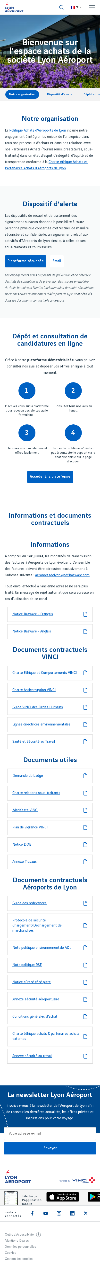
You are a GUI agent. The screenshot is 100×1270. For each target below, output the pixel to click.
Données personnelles (20, 1246)
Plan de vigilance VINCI (30, 827)
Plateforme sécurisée (26, 261)
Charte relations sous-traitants (36, 793)
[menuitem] (61, 7)
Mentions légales (17, 1240)
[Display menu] (92, 7)
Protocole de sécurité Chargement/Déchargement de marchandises (37, 926)
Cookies (10, 1252)
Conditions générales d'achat (34, 1017)
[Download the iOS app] (61, 1198)
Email (56, 261)
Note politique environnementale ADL (41, 948)
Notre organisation (22, 94)
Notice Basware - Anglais (31, 631)
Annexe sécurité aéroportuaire (35, 999)
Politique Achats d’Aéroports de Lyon (37, 130)
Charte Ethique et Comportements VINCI (44, 673)
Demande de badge (27, 776)
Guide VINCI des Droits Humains (37, 707)
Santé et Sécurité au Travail (33, 742)
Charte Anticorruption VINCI (34, 690)
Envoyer (50, 1148)
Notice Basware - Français (32, 614)
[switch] (61, 7)
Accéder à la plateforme (50, 477)
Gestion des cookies (19, 1259)
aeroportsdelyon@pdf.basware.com (62, 575)
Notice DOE (21, 845)
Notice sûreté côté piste (31, 982)
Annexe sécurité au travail (32, 1056)
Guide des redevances (29, 903)
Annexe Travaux (24, 862)
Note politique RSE (27, 965)
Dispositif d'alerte (59, 94)
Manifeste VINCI (25, 810)
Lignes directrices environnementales (41, 724)
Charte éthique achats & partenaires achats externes (46, 1036)
